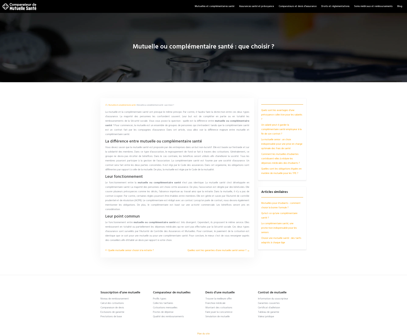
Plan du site (203, 334)
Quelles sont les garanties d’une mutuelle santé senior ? (216, 250)
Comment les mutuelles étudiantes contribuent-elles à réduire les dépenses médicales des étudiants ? (280, 158)
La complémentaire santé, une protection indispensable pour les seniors (279, 228)
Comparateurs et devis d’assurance (298, 6)
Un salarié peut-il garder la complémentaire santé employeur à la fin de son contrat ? (281, 129)
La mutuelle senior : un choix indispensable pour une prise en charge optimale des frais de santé (281, 144)
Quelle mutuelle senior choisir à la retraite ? (131, 250)
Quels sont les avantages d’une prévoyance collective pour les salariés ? (281, 114)
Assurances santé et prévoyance (256, 6)
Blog (399, 6)
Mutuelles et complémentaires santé (214, 6)
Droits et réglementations (335, 6)
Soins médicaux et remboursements (373, 6)
